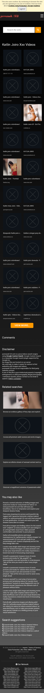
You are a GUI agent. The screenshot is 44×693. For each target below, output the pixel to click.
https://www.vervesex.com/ (11, 679)
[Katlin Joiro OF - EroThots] (33, 120)
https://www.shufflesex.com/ (11, 677)
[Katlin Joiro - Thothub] (12, 175)
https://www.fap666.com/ (11, 674)
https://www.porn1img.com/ (33, 681)
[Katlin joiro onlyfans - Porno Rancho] (33, 284)
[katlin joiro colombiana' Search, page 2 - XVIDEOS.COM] (12, 257)
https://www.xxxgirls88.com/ (33, 668)
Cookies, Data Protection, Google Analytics (24, 6)
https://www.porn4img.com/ (33, 685)
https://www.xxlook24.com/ (11, 687)
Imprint (25, 648)
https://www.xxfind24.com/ (11, 685)
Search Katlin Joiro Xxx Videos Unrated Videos (21, 625)
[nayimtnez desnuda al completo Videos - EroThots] (33, 311)
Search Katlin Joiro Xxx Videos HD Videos (19, 629)
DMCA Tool (32, 650)
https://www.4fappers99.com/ (11, 670)
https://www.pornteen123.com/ (33, 676)
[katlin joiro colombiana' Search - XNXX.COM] (12, 93)
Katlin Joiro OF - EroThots (33, 124)
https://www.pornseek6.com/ (32, 674)
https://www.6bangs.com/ (11, 671)
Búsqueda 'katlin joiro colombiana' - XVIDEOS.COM (21, 233)
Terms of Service (34, 648)
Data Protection (14, 650)
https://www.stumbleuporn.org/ (33, 687)
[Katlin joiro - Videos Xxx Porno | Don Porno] (33, 93)
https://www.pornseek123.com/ (33, 673)
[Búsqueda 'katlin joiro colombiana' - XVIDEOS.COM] (12, 229)
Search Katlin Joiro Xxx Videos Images (18, 635)
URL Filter (23, 650)
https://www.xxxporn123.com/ (11, 684)
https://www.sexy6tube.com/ (33, 670)
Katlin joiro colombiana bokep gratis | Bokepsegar (21, 70)
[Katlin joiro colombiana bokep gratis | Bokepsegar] (12, 66)
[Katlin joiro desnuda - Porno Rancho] (33, 257)
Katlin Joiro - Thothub (11, 179)
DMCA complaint (15, 379)
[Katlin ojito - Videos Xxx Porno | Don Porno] (12, 311)
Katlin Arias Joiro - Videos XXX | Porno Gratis (19, 206)
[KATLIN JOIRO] (33, 66)
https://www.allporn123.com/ (32, 677)
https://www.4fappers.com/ (11, 668)
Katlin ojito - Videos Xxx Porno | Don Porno (18, 315)
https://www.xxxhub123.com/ (11, 682)
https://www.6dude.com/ (11, 673)
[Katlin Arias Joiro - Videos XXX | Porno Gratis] (12, 202)
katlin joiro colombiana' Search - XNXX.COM (18, 97)
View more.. (22, 325)
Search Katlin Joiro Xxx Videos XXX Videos (19, 627)
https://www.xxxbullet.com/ (11, 681)
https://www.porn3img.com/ (33, 684)
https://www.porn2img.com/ (33, 682)
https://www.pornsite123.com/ (11, 676)
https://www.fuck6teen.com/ (33, 671)
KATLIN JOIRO (29, 70)
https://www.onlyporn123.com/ (32, 679)
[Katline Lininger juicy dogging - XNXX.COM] (33, 229)
